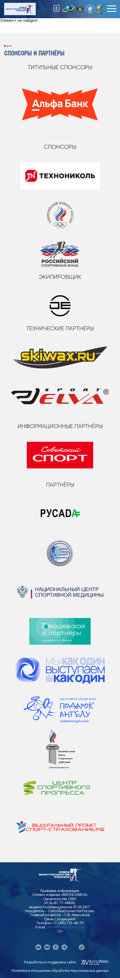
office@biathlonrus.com (66, 927)
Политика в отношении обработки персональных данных (60, 970)
